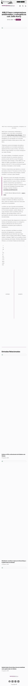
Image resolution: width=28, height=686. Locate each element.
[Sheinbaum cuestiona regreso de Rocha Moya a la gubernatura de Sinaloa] (14, 510)
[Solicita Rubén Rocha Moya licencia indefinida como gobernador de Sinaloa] (14, 616)
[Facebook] (10, 681)
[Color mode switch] (20, 6)
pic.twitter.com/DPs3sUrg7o (10, 189)
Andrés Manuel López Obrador (14, 135)
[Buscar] (22, 5)
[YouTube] (18, 681)
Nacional (18, 19)
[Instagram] (15, 681)
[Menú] (25, 6)
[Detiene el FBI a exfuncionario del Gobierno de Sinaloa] (14, 403)
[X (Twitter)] (12, 681)
